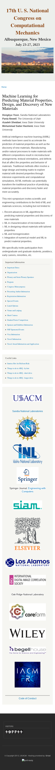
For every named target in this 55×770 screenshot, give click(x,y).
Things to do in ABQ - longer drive (20, 378)
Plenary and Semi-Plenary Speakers (20, 277)
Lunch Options (12, 306)
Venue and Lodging (14, 310)
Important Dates (13, 267)
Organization (12, 272)
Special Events (12, 301)
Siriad (48, 755)
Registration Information (16, 296)
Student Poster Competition (17, 320)
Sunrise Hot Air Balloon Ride (18, 363)
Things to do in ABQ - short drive (19, 373)
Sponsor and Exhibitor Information (20, 325)
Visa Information (13, 334)
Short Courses (12, 315)
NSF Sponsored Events (15, 329)
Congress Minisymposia (16, 286)
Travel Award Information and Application (23, 344)
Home (3, 86)
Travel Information (14, 339)
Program (10, 282)
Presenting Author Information (18, 291)
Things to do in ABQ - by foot (18, 368)
